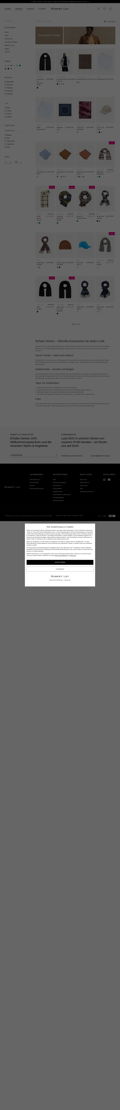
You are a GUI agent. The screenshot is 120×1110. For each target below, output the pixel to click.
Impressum (73, 555)
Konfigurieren (60, 569)
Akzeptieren (60, 562)
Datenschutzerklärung (61, 555)
